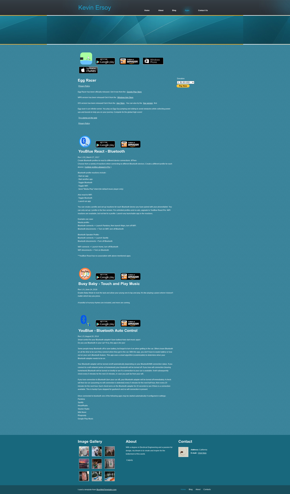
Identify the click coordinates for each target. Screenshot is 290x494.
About (160, 10)
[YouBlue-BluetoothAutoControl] (108, 330)
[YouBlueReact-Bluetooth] (102, 151)
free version (148, 103)
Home (147, 10)
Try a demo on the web (87, 118)
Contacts (207, 489)
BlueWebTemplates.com (106, 490)
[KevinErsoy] (95, 7)
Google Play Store (134, 92)
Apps (187, 10)
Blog (174, 10)
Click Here (202, 453)
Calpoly (129, 460)
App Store (120, 103)
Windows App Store (125, 97)
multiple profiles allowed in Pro (97, 167)
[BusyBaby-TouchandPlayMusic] (109, 283)
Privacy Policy (84, 86)
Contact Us (203, 10)
